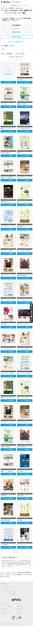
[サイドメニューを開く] (1, 2)
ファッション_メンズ (21, 544)
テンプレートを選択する (24, 82)
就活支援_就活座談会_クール (23, 275)
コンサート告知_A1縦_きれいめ (24, 128)
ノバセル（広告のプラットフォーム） (8, 586)
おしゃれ (16, 28)
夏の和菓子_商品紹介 (5, 153)
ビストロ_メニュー (5, 275)
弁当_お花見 (3, 324)
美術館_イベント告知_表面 (6, 177)
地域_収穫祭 (19, 226)
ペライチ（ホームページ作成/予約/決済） (8, 594)
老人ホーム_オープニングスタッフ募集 (8, 299)
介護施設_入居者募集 (21, 104)
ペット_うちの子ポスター (6, 348)
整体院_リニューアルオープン (7, 128)
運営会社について (4, 603)
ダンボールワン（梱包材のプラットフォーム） (9, 591)
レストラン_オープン (21, 177)
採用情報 (18, 603)
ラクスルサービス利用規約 (6, 606)
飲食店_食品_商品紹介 (5, 520)
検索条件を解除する (16, 32)
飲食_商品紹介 (4, 495)
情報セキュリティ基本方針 (6, 611)
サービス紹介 (20, 79)
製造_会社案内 (20, 471)
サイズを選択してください (7, 45)
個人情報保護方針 (4, 608)
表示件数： (18, 53)
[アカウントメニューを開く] (31, 2)
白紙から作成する (8, 82)
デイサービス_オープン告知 (23, 250)
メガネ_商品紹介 (4, 544)
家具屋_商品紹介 (20, 495)
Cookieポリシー (19, 611)
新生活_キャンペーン (21, 153)
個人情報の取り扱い (20, 608)
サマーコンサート (4, 226)
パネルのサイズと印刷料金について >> (17, 41)
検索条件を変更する (17, 36)
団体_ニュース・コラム (22, 201)
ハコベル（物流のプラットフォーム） (8, 589)
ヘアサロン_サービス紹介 (6, 250)
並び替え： (3, 53)
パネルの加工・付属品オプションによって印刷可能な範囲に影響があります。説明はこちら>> (16, 19)
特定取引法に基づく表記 (20, 606)
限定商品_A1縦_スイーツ (6, 201)
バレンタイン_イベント (22, 324)
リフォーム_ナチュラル (22, 299)
